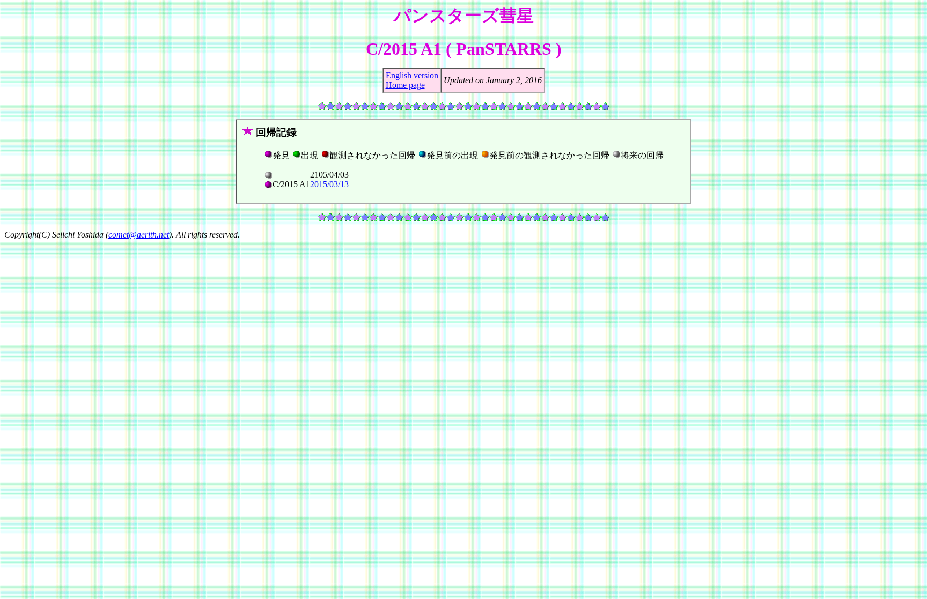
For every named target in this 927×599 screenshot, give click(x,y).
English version (412, 75)
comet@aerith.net (138, 234)
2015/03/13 (329, 184)
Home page (405, 85)
